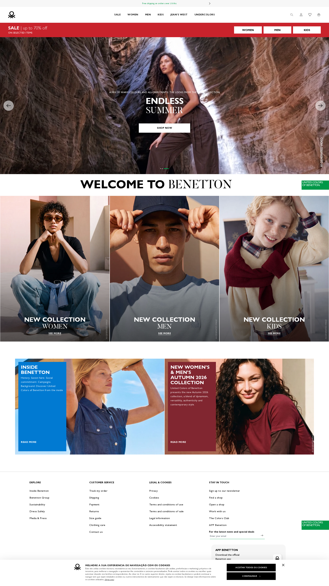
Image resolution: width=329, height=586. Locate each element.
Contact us (96, 531)
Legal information (159, 518)
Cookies (154, 497)
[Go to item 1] (162, 168)
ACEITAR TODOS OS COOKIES (251, 567)
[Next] (209, 3)
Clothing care (97, 525)
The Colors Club (219, 518)
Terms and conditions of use (166, 504)
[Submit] (262, 535)
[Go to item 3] (168, 168)
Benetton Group (39, 497)
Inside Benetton (39, 490)
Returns (94, 511)
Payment (94, 504)
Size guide (95, 518)
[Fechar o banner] (283, 565)
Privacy (153, 490)
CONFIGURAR (249, 576)
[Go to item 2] (166, 168)
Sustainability (37, 504)
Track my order (98, 490)
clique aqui (109, 579)
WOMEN (132, 14)
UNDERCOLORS (204, 14)
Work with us (217, 511)
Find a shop (216, 497)
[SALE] (164, 30)
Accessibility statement (163, 525)
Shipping (94, 497)
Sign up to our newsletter (224, 490)
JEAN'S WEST (179, 14)
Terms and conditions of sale (166, 511)
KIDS (161, 14)
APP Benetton (218, 525)
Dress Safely (37, 511)
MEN (148, 14)
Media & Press (38, 518)
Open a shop (216, 504)
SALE (117, 14)
